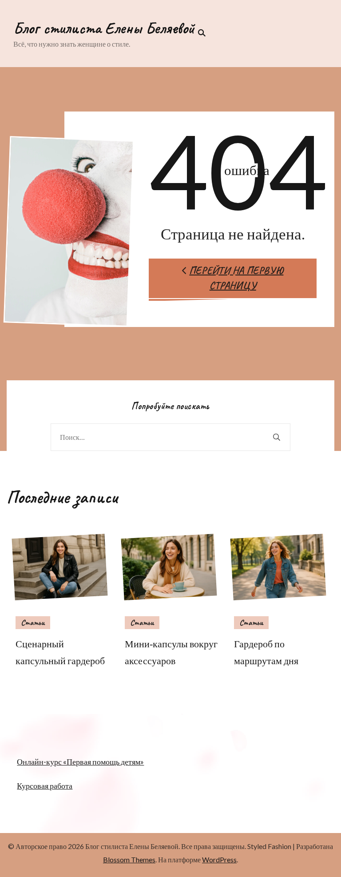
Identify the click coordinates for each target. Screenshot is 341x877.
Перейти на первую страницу (236, 278)
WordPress (219, 859)
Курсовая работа (44, 785)
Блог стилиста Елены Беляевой (103, 28)
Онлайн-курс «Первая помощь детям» (80, 761)
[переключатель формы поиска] (200, 33)
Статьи (33, 622)
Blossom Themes (129, 859)
